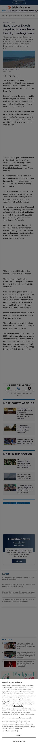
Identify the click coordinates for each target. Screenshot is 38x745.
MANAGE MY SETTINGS (19, 741)
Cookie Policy (19, 706)
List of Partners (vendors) (10, 731)
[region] (19, 712)
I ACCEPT (19, 735)
